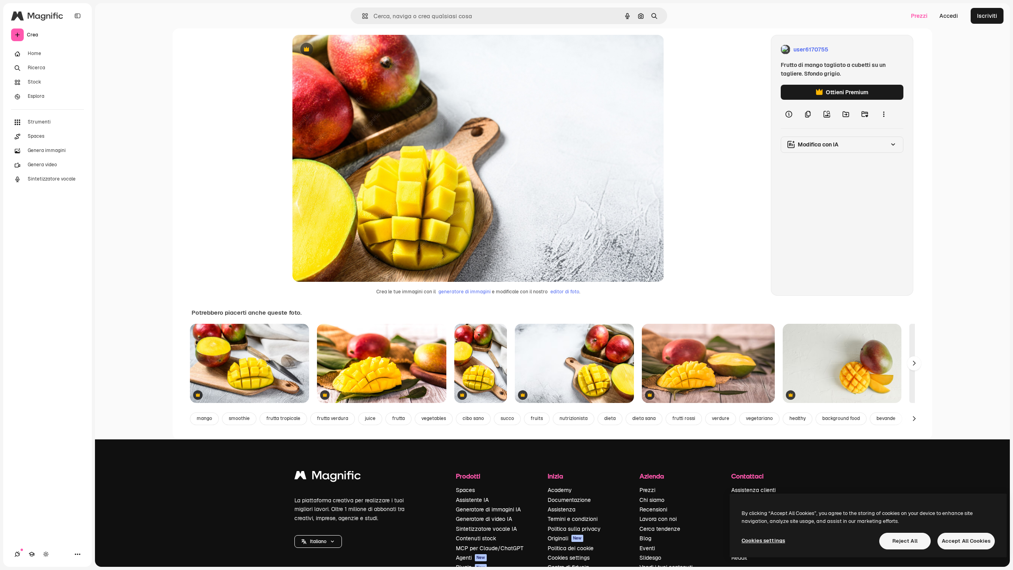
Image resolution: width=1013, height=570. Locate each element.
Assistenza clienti (753, 490)
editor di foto (564, 292)
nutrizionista (574, 418)
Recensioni (653, 509)
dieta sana (644, 418)
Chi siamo (651, 500)
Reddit (739, 557)
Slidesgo (650, 557)
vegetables (433, 418)
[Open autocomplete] (362, 16)
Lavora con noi (658, 518)
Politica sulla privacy (574, 528)
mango (204, 418)
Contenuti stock (476, 538)
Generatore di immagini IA (488, 509)
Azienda (651, 476)
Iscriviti (987, 15)
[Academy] (31, 554)
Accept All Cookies (966, 541)
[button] (318, 541)
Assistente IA (472, 500)
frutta (398, 418)
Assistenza (561, 509)
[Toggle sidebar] (77, 16)
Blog (645, 538)
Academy (560, 490)
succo (507, 418)
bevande (885, 418)
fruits (537, 418)
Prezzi (919, 15)
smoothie (239, 418)
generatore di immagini (464, 292)
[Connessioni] (17, 554)
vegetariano (759, 418)
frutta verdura (332, 418)
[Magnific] (327, 477)
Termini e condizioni (573, 518)
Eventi (647, 548)
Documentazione (569, 500)
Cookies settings (569, 557)
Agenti (470, 557)
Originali (565, 538)
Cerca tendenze (659, 528)
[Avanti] (914, 363)
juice (370, 418)
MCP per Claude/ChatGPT (490, 548)
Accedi (948, 15)
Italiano (318, 541)
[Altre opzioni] (884, 114)
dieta (610, 418)
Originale (344, 49)
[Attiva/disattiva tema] (46, 554)
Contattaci (747, 476)
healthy (797, 418)
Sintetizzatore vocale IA (486, 528)
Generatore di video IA (484, 518)
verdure (720, 418)
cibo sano (473, 418)
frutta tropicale (283, 418)
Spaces (465, 490)
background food (841, 418)
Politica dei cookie (571, 548)
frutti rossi (683, 418)
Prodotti (468, 476)
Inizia (555, 476)
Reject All (905, 541)
